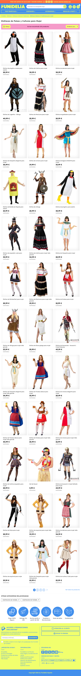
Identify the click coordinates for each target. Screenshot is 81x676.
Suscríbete (33, 637)
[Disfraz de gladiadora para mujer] (67, 95)
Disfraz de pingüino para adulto (65, 207)
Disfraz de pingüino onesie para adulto (12, 69)
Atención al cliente (62, 628)
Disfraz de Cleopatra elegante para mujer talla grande (13, 392)
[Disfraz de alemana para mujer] (67, 49)
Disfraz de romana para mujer (38, 160)
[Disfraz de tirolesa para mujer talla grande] (40, 418)
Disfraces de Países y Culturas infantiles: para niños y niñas (31, 600)
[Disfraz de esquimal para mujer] (14, 557)
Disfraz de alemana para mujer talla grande (66, 531)
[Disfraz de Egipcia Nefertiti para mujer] (67, 141)
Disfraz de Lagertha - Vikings (12, 114)
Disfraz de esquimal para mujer (12, 576)
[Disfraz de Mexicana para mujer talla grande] (40, 280)
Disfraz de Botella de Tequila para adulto (13, 207)
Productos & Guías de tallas (9, 655)
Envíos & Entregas (6, 653)
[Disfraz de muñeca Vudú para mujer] (67, 557)
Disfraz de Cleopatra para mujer (65, 253)
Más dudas (4, 658)
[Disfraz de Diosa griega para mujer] (40, 326)
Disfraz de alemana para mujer (65, 68)
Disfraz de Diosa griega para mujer (39, 345)
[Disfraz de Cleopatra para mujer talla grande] (40, 557)
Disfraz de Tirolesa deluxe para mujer (38, 392)
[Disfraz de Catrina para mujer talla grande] (40, 233)
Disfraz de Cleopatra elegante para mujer (13, 161)
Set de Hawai (33, 484)
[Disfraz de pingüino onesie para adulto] (14, 49)
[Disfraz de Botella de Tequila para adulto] (14, 187)
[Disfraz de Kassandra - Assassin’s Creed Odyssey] (67, 326)
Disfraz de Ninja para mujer (11, 530)
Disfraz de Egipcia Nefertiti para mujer (65, 161)
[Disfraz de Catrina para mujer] (40, 49)
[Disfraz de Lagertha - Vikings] (14, 95)
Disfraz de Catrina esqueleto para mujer (13, 484)
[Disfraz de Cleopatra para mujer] (67, 233)
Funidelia (3, 16)
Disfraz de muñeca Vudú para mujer (67, 576)
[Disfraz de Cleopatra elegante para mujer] (14, 141)
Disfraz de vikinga (34, 207)
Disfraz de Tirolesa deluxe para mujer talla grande (12, 438)
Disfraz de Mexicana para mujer (39, 114)
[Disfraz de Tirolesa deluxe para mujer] (40, 372)
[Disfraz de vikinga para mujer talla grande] (14, 326)
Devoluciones (5, 657)
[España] (42, 652)
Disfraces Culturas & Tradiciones (21, 16)
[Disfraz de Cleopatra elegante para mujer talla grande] (14, 372)
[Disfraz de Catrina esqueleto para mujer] (14, 464)
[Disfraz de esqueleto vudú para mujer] (14, 233)
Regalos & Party (69, 11)
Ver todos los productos (72, 589)
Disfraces (30, 11)
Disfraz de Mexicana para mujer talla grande (40, 300)
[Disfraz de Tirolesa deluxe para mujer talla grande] (14, 418)
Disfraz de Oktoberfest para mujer (13, 299)
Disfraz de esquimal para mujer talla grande (40, 531)
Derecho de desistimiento (28, 660)
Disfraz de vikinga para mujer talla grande (13, 346)
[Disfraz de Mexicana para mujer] (40, 95)
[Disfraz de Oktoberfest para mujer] (14, 280)
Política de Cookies (26, 658)
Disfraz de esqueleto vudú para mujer (12, 253)
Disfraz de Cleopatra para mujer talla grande (39, 577)
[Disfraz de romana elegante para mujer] (67, 372)
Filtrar (7, 26)
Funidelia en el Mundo (27, 652)
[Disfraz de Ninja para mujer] (14, 510)
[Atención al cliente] (74, 6)
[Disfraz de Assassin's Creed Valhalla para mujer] (67, 464)
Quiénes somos (25, 665)
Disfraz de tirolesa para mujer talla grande (39, 438)
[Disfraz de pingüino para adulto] (67, 187)
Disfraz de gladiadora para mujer (66, 114)
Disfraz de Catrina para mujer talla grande (39, 253)
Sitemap (22, 664)
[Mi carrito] (78, 6)
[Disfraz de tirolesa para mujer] (67, 280)
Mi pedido (4, 652)
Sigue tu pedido (61, 633)
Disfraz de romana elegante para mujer (66, 392)
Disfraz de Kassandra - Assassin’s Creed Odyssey (66, 346)
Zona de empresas (26, 662)
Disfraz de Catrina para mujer (38, 68)
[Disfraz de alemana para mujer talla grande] (67, 510)
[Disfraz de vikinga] (40, 187)
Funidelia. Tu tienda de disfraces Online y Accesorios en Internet (13, 6)
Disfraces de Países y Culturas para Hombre (11, 600)
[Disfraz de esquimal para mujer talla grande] (40, 510)
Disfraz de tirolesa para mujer (65, 299)
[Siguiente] (47, 589)
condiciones (27, 642)
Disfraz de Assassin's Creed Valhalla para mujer (66, 484)
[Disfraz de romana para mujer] (40, 141)
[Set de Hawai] (40, 464)
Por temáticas (10, 11)
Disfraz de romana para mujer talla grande (66, 438)
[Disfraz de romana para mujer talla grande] (67, 418)
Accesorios (49, 11)
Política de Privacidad (27, 657)
